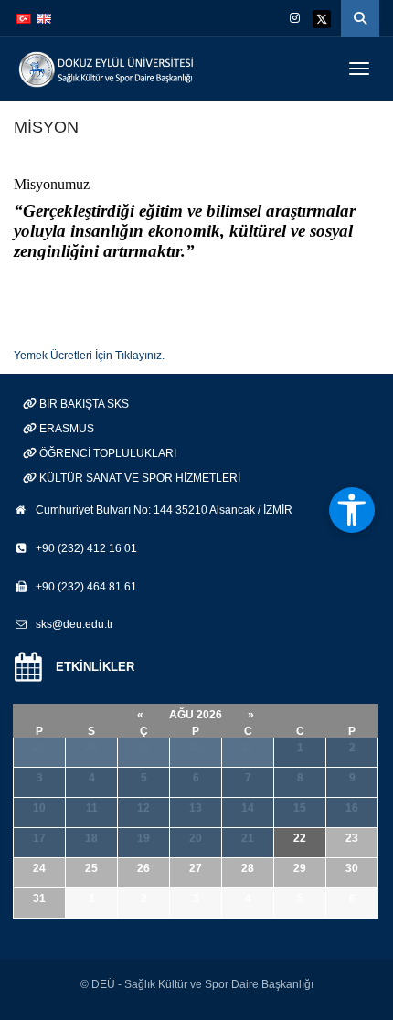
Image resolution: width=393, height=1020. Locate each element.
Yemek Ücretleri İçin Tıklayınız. (89, 355)
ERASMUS (65, 428)
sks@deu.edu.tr (74, 624)
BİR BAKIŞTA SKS (83, 404)
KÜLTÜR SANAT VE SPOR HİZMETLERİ (138, 478)
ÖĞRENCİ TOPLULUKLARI (106, 453)
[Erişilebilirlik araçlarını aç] (352, 510)
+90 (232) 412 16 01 (86, 548)
